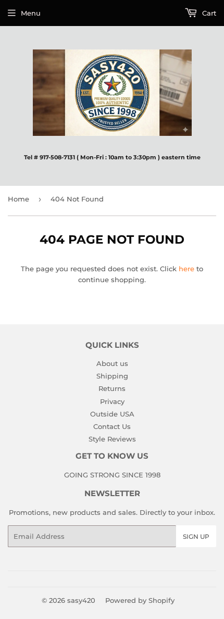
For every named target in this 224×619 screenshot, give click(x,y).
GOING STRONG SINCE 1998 (112, 475)
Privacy (112, 401)
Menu (31, 13)
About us (112, 363)
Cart (208, 13)
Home (18, 199)
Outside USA (112, 414)
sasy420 (81, 600)
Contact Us (112, 426)
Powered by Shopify (140, 600)
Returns (112, 388)
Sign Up (196, 536)
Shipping (112, 376)
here (186, 268)
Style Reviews (112, 439)
